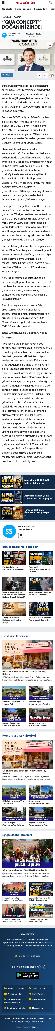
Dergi (27, 1021)
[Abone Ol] (51, 75)
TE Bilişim (34, 1027)
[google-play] (27, 976)
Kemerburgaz (23, 9)
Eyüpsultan (40, 9)
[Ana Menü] (3, 3)
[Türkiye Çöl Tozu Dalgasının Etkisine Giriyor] (14, 609)
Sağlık (20, 1021)
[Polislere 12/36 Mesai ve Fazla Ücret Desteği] (41, 609)
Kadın (40, 1021)
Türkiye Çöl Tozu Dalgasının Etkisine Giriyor (11, 620)
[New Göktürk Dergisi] (26, 2)
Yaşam (17, 17)
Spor (14, 1021)
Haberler (6, 17)
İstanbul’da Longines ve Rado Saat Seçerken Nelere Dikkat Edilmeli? (14, 595)
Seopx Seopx (25, 529)
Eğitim (48, 1018)
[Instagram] (22, 967)
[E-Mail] (20, 535)
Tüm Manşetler (39, 999)
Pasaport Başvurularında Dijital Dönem (39, 569)
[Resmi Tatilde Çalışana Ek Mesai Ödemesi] (41, 583)
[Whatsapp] (37, 967)
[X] (17, 967)
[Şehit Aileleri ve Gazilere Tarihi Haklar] (14, 558)
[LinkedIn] (27, 967)
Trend (34, 1021)
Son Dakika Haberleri (16, 1008)
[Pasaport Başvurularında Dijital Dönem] (41, 558)
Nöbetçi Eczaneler (16, 988)
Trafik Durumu (38, 994)
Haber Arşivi (37, 1008)
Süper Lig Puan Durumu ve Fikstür (12, 1000)
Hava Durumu (39, 988)
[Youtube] (32, 967)
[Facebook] (12, 967)
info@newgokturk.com (29, 956)
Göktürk (7, 9)
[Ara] (50, 3)
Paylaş (8, 75)
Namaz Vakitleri (15, 994)
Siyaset (40, 1018)
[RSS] (42, 967)
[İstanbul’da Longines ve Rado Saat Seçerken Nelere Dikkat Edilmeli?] (14, 583)
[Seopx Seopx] (9, 531)
